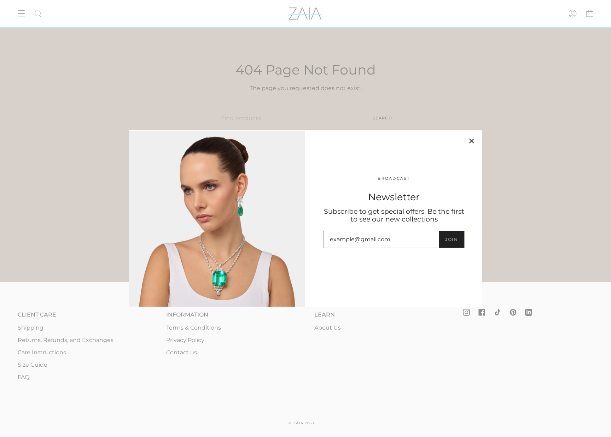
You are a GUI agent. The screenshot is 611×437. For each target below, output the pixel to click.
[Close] (471, 140)
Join (451, 239)
